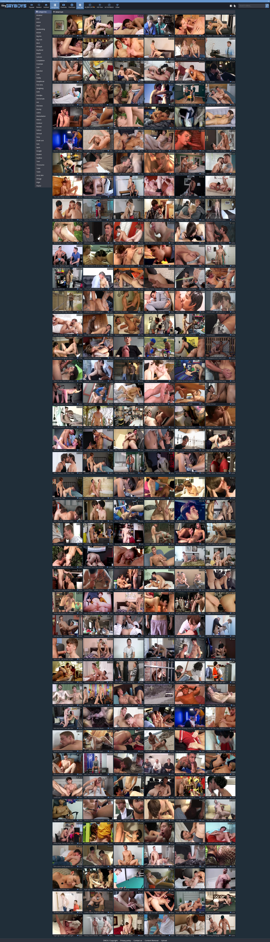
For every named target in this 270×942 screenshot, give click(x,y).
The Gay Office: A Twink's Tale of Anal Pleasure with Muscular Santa (221, 820)
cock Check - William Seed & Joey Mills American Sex (221, 659)
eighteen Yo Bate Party (190, 151)
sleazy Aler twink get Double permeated (129, 544)
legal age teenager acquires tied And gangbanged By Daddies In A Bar (98, 889)
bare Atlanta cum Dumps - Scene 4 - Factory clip (159, 243)
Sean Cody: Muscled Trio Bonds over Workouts (68, 220)
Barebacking (40, 29)
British (38, 54)
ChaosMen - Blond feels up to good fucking (129, 705)
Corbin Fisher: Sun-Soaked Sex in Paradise (159, 174)
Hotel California (98, 404)
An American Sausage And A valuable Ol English (190, 636)
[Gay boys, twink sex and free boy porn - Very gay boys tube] (14, 5)
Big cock (39, 40)
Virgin (38, 182)
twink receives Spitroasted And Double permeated (159, 335)
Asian (38, 26)
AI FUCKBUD (109, 7)
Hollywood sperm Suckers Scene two (159, 450)
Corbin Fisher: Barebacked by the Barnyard (221, 473)
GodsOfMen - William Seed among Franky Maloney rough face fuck (98, 590)
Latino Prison (190, 312)
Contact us (138, 940)
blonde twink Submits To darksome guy (159, 682)
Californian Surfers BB (221, 427)
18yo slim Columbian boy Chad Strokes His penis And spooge (68, 820)
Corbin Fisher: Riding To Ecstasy (159, 404)
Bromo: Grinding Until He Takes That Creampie (68, 151)
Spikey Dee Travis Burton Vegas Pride (129, 243)
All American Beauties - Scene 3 (159, 889)
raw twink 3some (159, 613)
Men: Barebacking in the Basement (98, 797)
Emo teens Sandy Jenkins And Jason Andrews (68, 866)
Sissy (38, 137)
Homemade (40, 99)
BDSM (38, 33)
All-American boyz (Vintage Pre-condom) (221, 843)
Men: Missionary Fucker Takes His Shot (129, 128)
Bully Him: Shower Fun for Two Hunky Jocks (129, 197)
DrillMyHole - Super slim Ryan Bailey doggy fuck (221, 151)
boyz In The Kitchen (129, 312)
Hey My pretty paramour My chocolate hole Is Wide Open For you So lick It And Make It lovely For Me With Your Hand (221, 197)
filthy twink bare (190, 544)
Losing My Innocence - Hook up (129, 659)
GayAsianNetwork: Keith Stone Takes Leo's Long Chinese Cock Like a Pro (159, 521)
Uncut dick (39, 175)
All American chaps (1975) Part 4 (190, 521)
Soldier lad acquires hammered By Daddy (68, 682)
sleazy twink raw (68, 289)
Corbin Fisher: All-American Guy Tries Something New (159, 636)
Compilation (40, 60)
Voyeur (38, 186)
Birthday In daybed (190, 197)
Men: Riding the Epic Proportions (129, 473)
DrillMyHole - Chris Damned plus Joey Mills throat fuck (98, 544)
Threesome (40, 165)
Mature (38, 120)
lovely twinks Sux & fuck (190, 404)
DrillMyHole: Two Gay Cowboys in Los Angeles (159, 866)
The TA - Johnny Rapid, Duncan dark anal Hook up (68, 266)
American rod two (129, 843)
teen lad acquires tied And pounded (68, 404)
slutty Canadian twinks (68, 174)
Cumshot (39, 71)
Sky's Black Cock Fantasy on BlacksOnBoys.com (98, 335)
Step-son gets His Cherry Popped (159, 312)
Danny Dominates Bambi (98, 220)
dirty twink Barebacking (159, 659)
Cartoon (39, 57)
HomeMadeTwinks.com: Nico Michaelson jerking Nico (98, 36)
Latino (38, 113)
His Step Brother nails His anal (190, 36)
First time (39, 85)
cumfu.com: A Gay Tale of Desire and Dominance (98, 450)
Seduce (38, 130)
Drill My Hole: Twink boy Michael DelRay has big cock (221, 105)
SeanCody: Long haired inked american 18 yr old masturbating (98, 151)
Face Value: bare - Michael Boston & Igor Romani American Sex (129, 682)
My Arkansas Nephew (190, 751)
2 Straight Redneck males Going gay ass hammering (129, 174)
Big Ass (38, 36)
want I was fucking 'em (68, 889)
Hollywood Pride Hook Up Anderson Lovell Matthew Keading (98, 866)
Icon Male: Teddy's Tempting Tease (68, 105)
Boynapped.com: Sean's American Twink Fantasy (221, 358)
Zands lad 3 (68, 797)
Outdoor (39, 123)
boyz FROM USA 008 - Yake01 (159, 936)
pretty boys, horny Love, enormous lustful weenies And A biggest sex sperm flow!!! (68, 843)
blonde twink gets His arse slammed (68, 36)
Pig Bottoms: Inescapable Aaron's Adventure (190, 128)
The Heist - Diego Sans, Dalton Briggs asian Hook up (129, 820)
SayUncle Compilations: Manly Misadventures (129, 427)
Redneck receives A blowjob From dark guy (221, 889)
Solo (37, 144)
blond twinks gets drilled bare (190, 335)
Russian (39, 127)
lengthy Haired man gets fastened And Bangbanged (190, 613)
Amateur (39, 15)
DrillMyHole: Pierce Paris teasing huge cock (190, 843)
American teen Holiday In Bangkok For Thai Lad (190, 473)
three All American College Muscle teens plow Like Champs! (159, 82)
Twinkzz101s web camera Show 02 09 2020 (190, 567)
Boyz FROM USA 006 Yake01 (129, 613)
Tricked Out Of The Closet (129, 936)
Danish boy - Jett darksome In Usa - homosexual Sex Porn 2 (159, 36)
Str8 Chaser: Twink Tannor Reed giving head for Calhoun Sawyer (159, 797)
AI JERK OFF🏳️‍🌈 (90, 7)
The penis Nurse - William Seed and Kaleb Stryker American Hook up (129, 866)
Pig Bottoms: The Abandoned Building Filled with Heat (190, 427)
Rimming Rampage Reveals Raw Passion (221, 936)
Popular (31, 7)
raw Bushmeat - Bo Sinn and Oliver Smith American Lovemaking (221, 866)
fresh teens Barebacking (98, 197)
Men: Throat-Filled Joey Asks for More (68, 521)
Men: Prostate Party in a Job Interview (221, 59)
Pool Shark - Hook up (129, 889)
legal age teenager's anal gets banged (68, 936)
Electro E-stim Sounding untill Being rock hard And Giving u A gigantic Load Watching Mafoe (98, 820)
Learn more (63, 1)
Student (39, 154)
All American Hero (159, 774)
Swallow (39, 158)
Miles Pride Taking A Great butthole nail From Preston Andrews (221, 774)
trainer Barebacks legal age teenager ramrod (221, 682)
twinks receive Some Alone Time (190, 659)
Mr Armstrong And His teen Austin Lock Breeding (98, 751)
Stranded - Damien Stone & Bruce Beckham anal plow (98, 427)
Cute (38, 74)
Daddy (38, 78)
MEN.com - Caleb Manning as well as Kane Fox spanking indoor (221, 567)
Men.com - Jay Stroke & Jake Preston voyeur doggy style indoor (68, 659)
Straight (39, 151)
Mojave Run (129, 335)
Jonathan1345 (190, 889)
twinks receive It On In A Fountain (98, 266)
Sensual (39, 134)
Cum (38, 67)
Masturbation (41, 116)
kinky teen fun (129, 36)
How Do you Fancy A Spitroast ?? (68, 381)
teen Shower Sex (129, 450)
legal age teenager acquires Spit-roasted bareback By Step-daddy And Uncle (159, 220)
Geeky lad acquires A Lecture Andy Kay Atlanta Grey (68, 613)
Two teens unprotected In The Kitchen (68, 590)
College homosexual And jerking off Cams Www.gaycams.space (98, 381)
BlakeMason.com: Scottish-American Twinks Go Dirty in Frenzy (159, 59)
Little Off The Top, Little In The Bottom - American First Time (221, 728)
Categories (55, 7)
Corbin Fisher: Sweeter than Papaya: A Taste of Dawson (98, 105)
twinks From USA (159, 381)
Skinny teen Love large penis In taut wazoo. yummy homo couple (68, 243)
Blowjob (39, 47)
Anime (38, 22)
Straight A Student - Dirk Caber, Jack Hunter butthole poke (159, 197)
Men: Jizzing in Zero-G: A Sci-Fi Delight (98, 613)
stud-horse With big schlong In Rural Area (68, 312)
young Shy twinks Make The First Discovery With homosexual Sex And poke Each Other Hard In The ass (159, 427)
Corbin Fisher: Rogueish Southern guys (98, 912)
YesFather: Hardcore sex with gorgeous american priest (221, 636)
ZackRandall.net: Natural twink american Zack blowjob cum (221, 751)
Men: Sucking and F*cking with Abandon (98, 174)
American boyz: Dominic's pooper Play (68, 774)
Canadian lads (190, 682)
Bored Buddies (68, 544)
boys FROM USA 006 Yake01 (98, 659)
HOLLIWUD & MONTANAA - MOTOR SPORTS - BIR (159, 358)
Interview (39, 106)
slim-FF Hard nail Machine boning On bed (221, 544)
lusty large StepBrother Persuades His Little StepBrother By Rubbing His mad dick (190, 82)
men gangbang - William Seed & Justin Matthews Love (129, 151)
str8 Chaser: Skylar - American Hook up (190, 220)
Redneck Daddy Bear (159, 705)
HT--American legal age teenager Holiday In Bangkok (159, 151)
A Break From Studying (129, 797)
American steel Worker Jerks (221, 220)
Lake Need (190, 498)
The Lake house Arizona (68, 197)
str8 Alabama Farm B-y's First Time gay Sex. (159, 567)
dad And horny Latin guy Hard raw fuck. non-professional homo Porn (68, 728)
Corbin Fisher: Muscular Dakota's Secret (159, 289)
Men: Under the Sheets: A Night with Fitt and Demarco (221, 174)
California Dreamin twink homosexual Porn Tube (190, 381)
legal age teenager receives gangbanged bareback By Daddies (159, 912)
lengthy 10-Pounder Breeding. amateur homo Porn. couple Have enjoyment (221, 289)
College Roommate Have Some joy (159, 266)
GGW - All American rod (190, 705)
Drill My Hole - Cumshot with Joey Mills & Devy (68, 636)
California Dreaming (190, 266)
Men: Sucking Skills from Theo (68, 473)
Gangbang (39, 88)
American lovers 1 (190, 59)
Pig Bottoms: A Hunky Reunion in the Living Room (98, 728)
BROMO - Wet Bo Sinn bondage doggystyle (98, 843)
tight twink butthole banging (68, 128)
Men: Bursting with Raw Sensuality (221, 243)
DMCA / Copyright (110, 940)
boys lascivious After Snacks (129, 381)
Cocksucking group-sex (129, 590)
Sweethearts (221, 335)
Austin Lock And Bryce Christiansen (129, 289)
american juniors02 (221, 912)
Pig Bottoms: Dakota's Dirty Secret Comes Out (159, 473)
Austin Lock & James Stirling (159, 820)
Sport (38, 147)
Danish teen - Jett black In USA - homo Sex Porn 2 (221, 312)
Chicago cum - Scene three (190, 820)
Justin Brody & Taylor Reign (68, 335)
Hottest (46, 7)
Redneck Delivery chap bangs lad (221, 381)
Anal (37, 19)
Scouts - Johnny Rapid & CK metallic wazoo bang (159, 544)
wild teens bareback (159, 105)
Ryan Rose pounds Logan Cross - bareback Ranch (129, 567)
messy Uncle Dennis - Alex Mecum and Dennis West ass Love (98, 936)
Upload (164, 940)
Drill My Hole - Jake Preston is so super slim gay (68, 82)
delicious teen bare (68, 450)
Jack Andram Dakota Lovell (190, 866)
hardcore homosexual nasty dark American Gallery (68, 751)
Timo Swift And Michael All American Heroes (98, 289)
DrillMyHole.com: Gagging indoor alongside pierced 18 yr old (98, 312)
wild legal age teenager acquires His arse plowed (221, 797)
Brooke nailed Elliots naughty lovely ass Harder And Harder (221, 498)
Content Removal (151, 940)
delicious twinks (98, 243)
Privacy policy (125, 940)
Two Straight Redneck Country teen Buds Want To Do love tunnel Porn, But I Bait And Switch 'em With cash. (68, 705)
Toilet (38, 168)
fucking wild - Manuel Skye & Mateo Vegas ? (190, 774)
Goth (38, 92)
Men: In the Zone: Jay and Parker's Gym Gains (190, 358)
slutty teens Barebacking (98, 358)
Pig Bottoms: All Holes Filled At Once (221, 521)
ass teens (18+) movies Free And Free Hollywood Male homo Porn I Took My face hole (221, 266)
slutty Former (221, 404)
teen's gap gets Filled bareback (129, 404)
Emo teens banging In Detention (68, 358)
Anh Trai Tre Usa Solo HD (98, 774)
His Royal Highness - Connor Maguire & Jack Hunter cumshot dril (129, 728)
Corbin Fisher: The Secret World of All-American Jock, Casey (221, 705)
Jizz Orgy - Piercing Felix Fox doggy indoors (98, 705)
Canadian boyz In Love (129, 912)
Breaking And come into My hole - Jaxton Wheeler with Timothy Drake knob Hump (68, 912)
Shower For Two (98, 473)
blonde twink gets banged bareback (68, 59)
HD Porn (100, 7)
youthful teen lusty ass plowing (159, 498)
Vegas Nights (159, 843)
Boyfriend (39, 50)
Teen (38, 161)
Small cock (40, 141)
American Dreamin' (98, 82)
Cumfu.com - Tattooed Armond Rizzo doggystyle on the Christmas (159, 590)
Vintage (38, 179)
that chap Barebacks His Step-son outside (68, 567)
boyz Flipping (129, 751)
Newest (39, 7)
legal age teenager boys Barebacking (221, 450)
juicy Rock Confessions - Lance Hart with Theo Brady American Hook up (98, 498)
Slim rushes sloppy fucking (190, 936)
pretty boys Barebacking (190, 243)
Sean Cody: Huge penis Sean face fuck (190, 912)
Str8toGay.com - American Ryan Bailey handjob (129, 82)
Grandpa (39, 95)
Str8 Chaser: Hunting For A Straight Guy (221, 590)
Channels (63, 7)
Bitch (38, 43)
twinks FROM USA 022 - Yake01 (98, 521)
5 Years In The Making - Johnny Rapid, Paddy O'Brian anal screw (129, 636)
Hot (37, 102)
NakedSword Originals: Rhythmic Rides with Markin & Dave (98, 682)
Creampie (39, 64)
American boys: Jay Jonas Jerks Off (129, 358)
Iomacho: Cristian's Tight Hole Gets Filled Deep (159, 751)
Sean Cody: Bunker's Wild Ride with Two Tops (190, 105)
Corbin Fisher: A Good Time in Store (221, 128)
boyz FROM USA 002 (129, 521)
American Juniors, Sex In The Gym (68, 427)
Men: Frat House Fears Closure (190, 174)
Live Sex (80, 7)
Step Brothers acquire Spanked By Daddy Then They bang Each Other (129, 266)
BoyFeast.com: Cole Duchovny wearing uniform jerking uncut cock (98, 59)
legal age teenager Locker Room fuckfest (190, 797)
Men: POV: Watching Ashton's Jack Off (190, 450)
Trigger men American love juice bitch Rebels (221, 613)
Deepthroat (40, 81)
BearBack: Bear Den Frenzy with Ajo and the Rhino (98, 567)
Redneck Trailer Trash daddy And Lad (98, 636)
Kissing (38, 109)
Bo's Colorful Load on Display (190, 289)
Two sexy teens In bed (129, 59)
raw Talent (129, 105)
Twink (38, 172)
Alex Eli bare (221, 82)
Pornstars (72, 7)
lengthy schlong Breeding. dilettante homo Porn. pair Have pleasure (98, 128)
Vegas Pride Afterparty (129, 774)
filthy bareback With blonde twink (159, 728)
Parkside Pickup (129, 220)
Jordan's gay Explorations (159, 128)
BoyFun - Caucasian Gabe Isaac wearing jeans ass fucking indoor (221, 36)
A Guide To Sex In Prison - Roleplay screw (190, 590)
